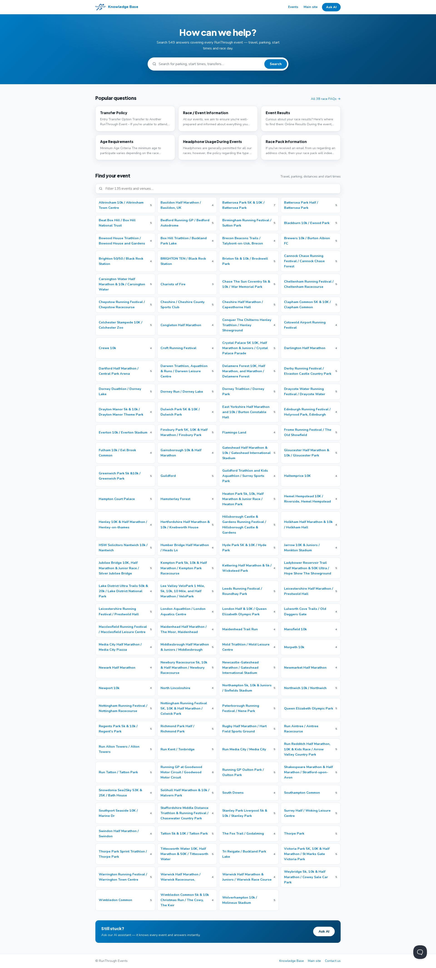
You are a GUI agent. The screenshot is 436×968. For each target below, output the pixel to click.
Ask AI (331, 7)
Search (276, 64)
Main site (310, 7)
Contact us (333, 961)
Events (293, 7)
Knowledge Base (291, 961)
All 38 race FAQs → (326, 98)
